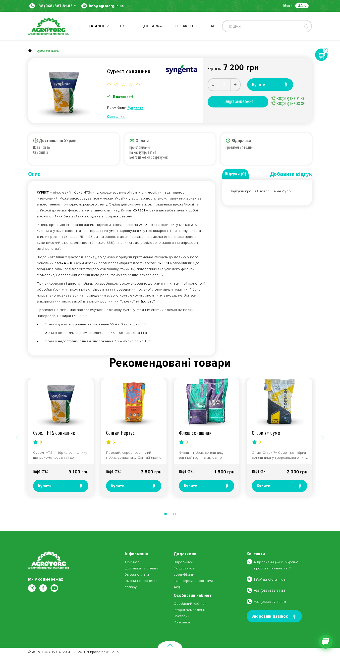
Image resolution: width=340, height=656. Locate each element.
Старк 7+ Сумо (266, 433)
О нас (210, 26)
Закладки (181, 616)
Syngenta (135, 107)
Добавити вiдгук (291, 174)
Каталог (98, 26)
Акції (177, 587)
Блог (125, 26)
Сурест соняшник (48, 50)
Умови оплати (137, 574)
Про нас (132, 562)
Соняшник (116, 116)
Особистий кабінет (190, 604)
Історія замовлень (189, 610)
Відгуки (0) (235, 174)
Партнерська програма (193, 581)
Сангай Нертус (120, 433)
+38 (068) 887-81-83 (54, 5)
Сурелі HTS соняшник (54, 433)
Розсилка (182, 622)
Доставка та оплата (141, 568)
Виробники (183, 562)
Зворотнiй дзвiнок (270, 616)
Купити (45, 486)
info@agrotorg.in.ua (106, 5)
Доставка (151, 26)
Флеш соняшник (195, 433)
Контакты (183, 26)
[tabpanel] (60, 437)
